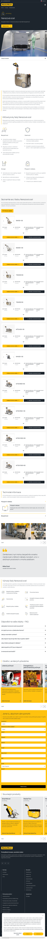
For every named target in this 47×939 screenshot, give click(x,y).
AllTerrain (28, 881)
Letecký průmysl (6, 896)
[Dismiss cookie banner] (42, 915)
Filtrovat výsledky (8, 210)
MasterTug (28, 874)
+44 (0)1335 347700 (6, 1)
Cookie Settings (4, 937)
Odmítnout (38, 933)
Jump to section (5, 58)
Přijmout (27, 933)
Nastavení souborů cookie (18, 934)
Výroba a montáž (6, 912)
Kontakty (28, 896)
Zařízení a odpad (6, 907)
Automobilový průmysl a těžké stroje (10, 898)
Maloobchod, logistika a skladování (10, 905)
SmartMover (28, 872)
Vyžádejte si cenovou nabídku (12, 237)
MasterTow (28, 876)
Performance (5, 874)
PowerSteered (29, 883)
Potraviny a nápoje (6, 909)
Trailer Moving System (30, 885)
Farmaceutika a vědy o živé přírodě (10, 900)
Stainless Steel (29, 887)
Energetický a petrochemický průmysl (10, 903)
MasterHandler (29, 879)
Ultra (4, 876)
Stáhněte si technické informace (35, 237)
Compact (4, 872)
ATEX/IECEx (28, 890)
